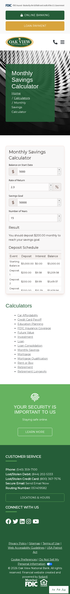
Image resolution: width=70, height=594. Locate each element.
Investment (25, 337)
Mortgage (24, 354)
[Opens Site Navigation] (62, 42)
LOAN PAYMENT (35, 26)
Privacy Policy (18, 543)
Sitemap (34, 543)
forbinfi (43, 576)
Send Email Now (37, 483)
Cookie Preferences (24, 559)
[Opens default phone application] (55, 42)
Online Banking (36, 15)
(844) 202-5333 (42, 474)
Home (16, 93)
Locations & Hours (35, 497)
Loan (21, 341)
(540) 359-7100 (26, 469)
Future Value (26, 332)
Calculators (22, 98)
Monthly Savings (28, 350)
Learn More (35, 432)
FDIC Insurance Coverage (34, 328)
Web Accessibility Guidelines (26, 547)
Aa (53, 589)
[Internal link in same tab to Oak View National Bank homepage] (20, 42)
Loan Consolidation (30, 345)
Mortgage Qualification (33, 358)
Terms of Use (51, 543)
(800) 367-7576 (50, 479)
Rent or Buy (25, 363)
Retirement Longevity (32, 371)
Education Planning (30, 324)
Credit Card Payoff (29, 319)
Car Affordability (28, 315)
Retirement (25, 367)
